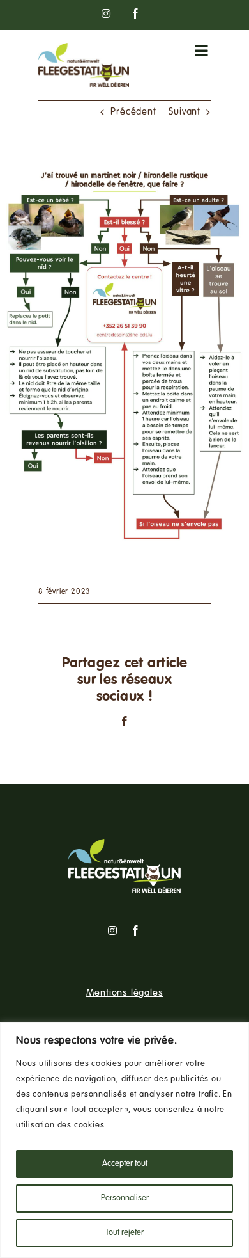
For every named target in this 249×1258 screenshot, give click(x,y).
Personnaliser (125, 1198)
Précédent (133, 112)
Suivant (184, 112)
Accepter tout (124, 1163)
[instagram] (112, 930)
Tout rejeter (124, 1233)
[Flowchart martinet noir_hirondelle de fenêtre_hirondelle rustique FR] (124, 167)
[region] (124, 1140)
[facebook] (135, 930)
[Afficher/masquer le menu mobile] (203, 50)
